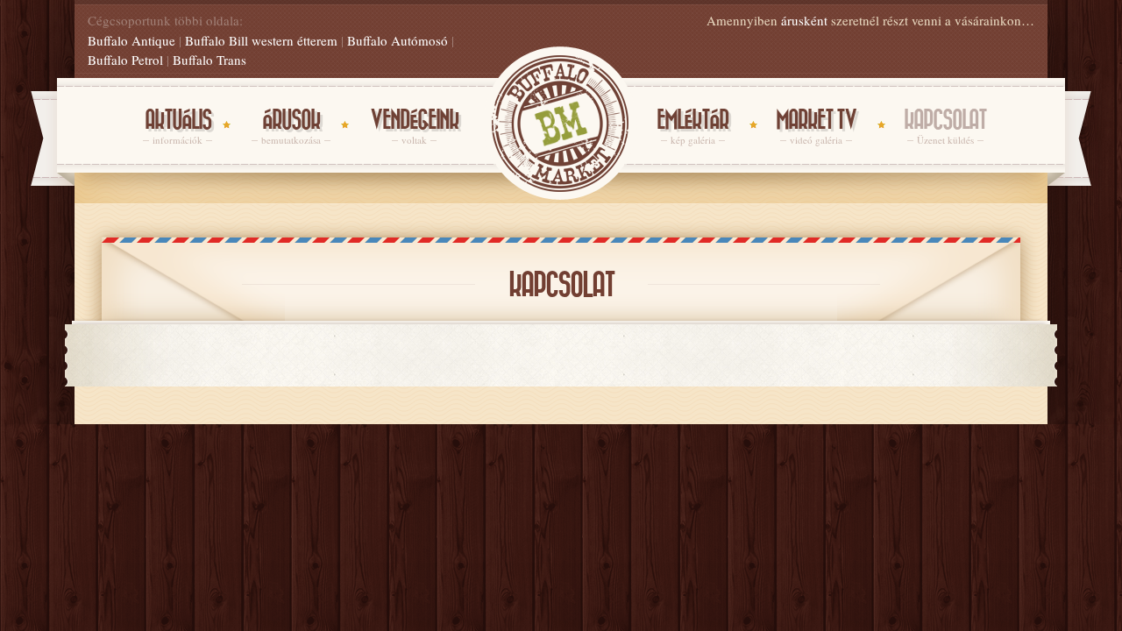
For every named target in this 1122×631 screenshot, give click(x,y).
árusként (804, 20)
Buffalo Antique (131, 40)
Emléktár (692, 127)
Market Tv (816, 127)
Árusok (291, 127)
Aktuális (178, 127)
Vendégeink (414, 127)
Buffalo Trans (209, 59)
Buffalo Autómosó (397, 40)
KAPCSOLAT (945, 127)
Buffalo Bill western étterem (261, 40)
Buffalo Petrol (125, 59)
